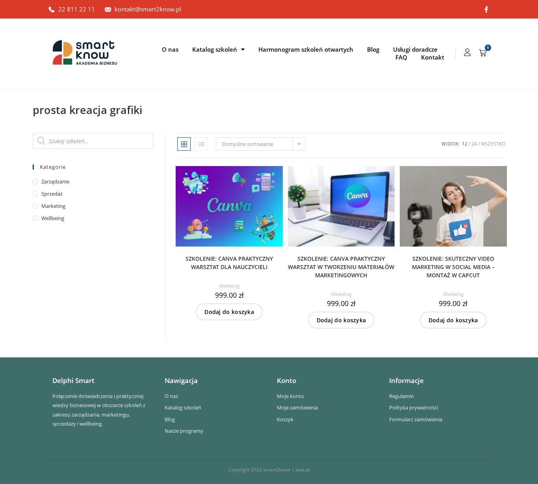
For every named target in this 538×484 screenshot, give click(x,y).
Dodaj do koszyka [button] (229, 312)
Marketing (229, 285)
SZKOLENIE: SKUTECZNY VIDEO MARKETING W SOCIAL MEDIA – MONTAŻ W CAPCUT (453, 267)
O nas (170, 49)
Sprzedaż (52, 193)
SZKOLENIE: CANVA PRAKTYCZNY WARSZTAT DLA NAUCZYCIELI (229, 263)
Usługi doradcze (415, 49)
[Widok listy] (201, 144)
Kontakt (432, 57)
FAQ (401, 57)
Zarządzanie (55, 181)
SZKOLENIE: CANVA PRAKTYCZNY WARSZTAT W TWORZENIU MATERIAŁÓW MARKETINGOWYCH (341, 267)
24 (474, 143)
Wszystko (493, 143)
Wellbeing (52, 218)
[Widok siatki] (184, 144)
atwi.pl (302, 469)
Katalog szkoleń (214, 49)
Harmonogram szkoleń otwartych (305, 49)
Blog (373, 49)
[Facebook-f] (486, 9)
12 (465, 143)
